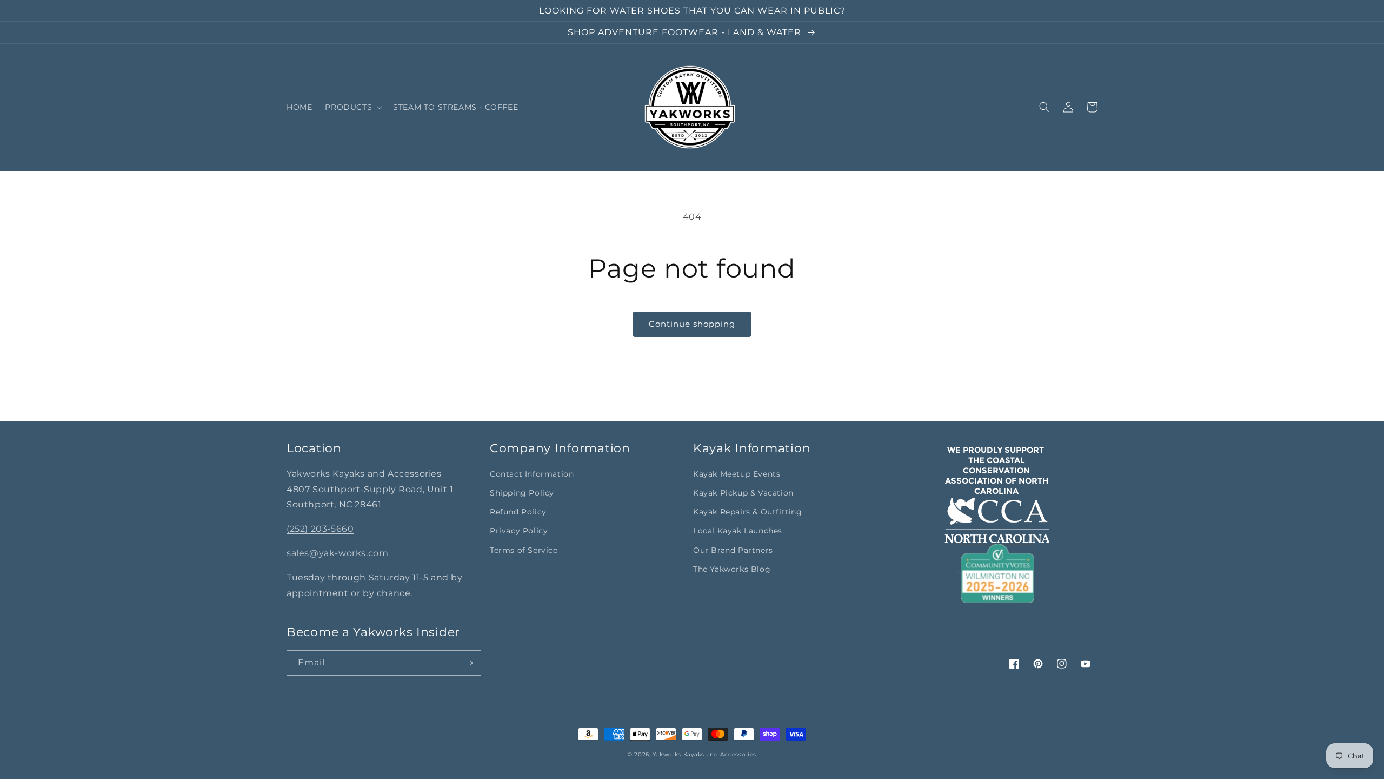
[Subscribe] (469, 663)
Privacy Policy (519, 531)
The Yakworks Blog (731, 569)
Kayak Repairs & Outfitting (747, 512)
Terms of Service (524, 550)
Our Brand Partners (733, 550)
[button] (352, 107)
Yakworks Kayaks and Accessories (704, 754)
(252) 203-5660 (320, 529)
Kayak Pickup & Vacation (743, 493)
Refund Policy (518, 512)
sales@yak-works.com (337, 553)
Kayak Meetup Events (736, 474)
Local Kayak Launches (737, 531)
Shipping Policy (522, 493)
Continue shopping (692, 324)
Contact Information (532, 474)
